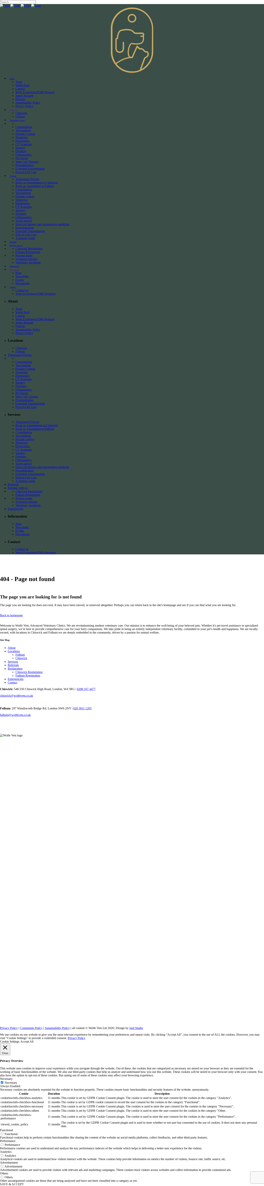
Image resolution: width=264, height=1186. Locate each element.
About (11, 647)
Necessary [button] (6, 1078)
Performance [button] (7, 1141)
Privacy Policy (9, 1028)
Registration (15, 668)
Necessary (11, 1082)
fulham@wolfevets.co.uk (15, 715)
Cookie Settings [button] (9, 1041)
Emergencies (15, 679)
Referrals (13, 665)
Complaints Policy (31, 1028)
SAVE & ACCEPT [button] (12, 1184)
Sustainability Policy (57, 1028)
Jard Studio (136, 1028)
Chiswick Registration (29, 672)
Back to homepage (11, 615)
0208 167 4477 (86, 689)
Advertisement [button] (9, 1162)
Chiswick (21, 658)
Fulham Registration (27, 675)
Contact (12, 682)
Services (13, 661)
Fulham (20, 654)
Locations (14, 651)
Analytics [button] (6, 1151)
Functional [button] (6, 1130)
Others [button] (4, 1173)
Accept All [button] (26, 1041)
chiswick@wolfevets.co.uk (16, 695)
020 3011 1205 (82, 708)
